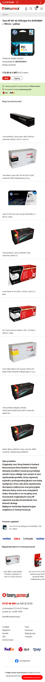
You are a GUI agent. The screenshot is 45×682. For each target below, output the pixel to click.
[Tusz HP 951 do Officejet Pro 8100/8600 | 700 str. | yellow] (22, 42)
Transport (28, 636)
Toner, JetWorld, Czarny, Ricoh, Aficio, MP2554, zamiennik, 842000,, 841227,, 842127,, (18, 137)
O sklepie (5, 627)
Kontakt (5, 633)
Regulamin (6, 630)
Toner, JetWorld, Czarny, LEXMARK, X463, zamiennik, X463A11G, (16, 254)
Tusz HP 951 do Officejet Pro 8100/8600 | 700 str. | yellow (25, 527)
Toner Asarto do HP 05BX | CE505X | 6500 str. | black (18, 292)
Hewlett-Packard (17, 58)
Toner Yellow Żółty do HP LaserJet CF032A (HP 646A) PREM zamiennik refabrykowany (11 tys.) (18, 370)
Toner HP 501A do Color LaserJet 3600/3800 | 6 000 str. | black (18, 215)
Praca (27, 627)
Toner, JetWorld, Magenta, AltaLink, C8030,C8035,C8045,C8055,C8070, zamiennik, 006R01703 (18, 410)
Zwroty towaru (7, 640)
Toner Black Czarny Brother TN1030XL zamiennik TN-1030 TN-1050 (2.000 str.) (12, 574)
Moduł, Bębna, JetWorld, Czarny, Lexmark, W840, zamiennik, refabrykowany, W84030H (19, 450)
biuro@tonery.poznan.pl (11, 616)
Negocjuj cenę (30, 633)
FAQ (3, 636)
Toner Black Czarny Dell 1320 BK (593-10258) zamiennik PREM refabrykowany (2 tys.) (18, 176)
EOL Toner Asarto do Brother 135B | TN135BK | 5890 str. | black (19, 331)
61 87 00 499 (9, 2)
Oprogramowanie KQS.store (15, 676)
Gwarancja (29, 630)
